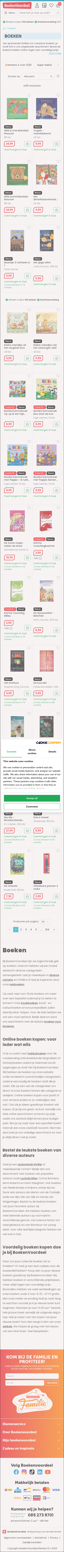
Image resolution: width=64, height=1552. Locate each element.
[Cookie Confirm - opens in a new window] (48, 742)
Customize (32, 806)
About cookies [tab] (32, 751)
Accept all (32, 798)
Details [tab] (52, 751)
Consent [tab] (11, 751)
